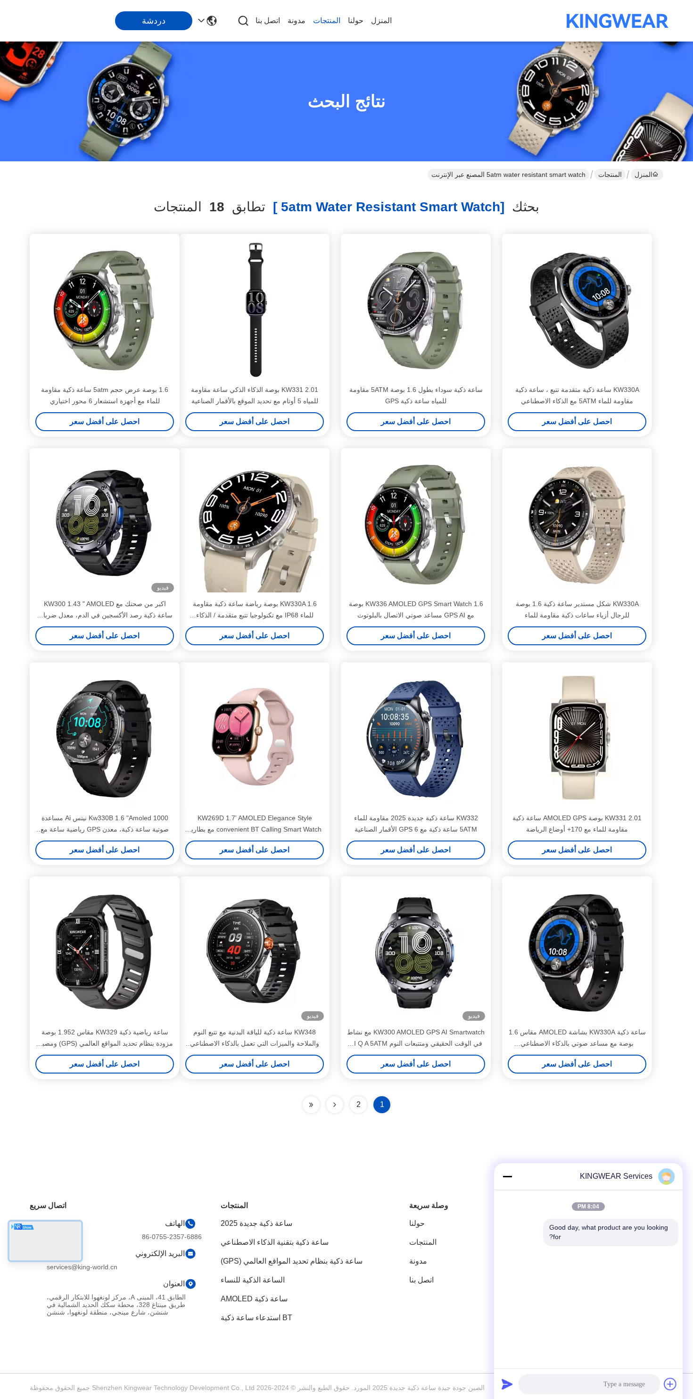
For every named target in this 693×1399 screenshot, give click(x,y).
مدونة (296, 21)
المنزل (381, 21)
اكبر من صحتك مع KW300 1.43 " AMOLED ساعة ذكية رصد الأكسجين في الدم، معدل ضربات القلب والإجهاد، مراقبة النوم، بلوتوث (105, 615)
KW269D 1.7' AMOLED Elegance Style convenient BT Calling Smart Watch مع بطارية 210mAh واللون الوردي (255, 829)
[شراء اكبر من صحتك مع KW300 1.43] (104, 522)
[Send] (507, 1384)
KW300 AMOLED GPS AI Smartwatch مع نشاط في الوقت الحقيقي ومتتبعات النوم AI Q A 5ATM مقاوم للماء (416, 1043)
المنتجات (326, 21)
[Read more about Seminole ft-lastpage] (311, 1104)
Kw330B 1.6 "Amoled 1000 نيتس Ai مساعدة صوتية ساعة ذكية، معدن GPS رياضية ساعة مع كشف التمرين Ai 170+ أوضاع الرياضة (105, 829)
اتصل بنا (268, 21)
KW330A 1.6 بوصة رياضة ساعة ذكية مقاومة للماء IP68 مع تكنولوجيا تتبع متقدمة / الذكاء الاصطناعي (255, 615)
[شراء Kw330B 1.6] (104, 737)
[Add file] (670, 1384)
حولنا (355, 21)
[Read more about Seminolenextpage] (334, 1104)
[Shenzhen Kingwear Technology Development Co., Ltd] (617, 21)
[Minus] (507, 1176)
